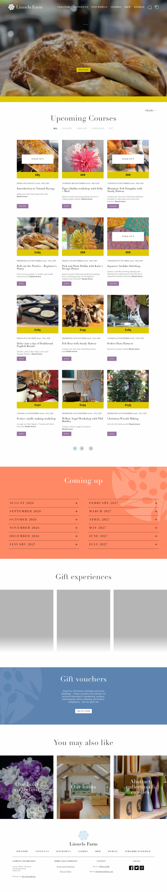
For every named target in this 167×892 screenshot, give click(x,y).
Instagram (142, 868)
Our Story (64, 7)
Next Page (91, 448)
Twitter (136, 868)
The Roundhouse (29, 877)
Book (66, 206)
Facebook (131, 868)
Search (150, 7)
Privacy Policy (65, 872)
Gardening (97, 128)
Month (149, 110)
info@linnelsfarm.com (104, 872)
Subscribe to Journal (138, 851)
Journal (139, 7)
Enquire (22, 206)
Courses (116, 7)
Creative (82, 128)
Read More (83, 70)
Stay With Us (99, 7)
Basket (157, 7)
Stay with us (63, 851)
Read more (22, 196)
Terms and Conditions (66, 867)
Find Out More (83, 711)
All (55, 128)
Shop (128, 7)
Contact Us (81, 7)
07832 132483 (104, 867)
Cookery (67, 128)
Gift (111, 128)
